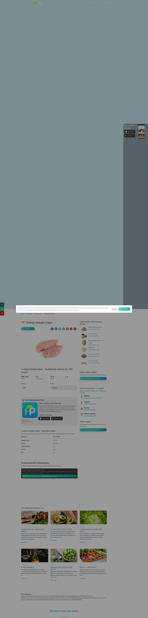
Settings (114, 309)
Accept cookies (124, 309)
